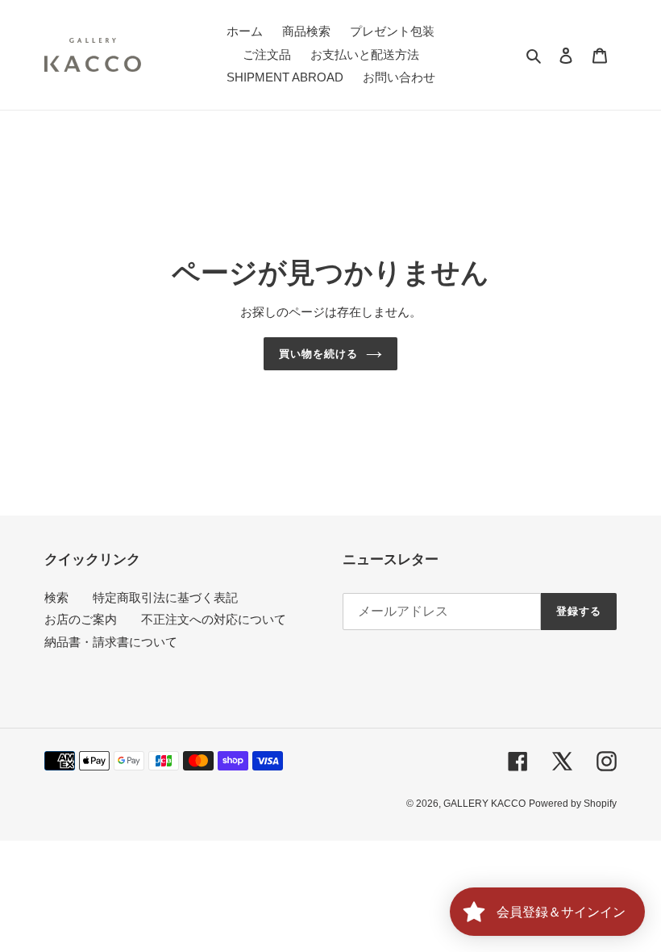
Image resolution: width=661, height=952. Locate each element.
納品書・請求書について (110, 642)
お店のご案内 (80, 619)
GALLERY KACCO (484, 803)
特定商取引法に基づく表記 (165, 597)
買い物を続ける (318, 354)
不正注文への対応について (213, 619)
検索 (56, 597)
